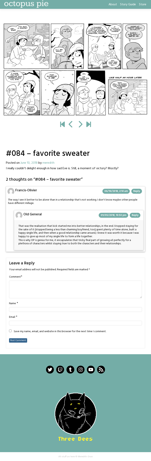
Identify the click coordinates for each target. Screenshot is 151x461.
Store (142, 4)
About (113, 4)
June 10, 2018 (29, 162)
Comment (15, 277)
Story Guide (128, 4)
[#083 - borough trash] (71, 125)
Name (12, 304)
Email (12, 317)
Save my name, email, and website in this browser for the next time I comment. (60, 332)
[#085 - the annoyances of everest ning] (75, 69)
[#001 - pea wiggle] (62, 125)
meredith (48, 162)
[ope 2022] (88, 125)
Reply (136, 191)
